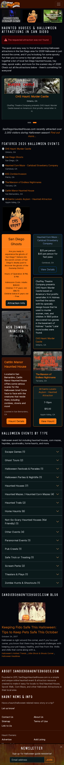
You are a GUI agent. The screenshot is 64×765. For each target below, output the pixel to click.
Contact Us (7, 717)
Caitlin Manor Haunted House (19, 190)
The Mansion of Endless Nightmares (23, 182)
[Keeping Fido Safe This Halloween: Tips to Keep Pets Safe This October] (32, 612)
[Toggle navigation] (58, 4)
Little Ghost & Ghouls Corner (41, 653)
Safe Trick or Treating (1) (19, 557)
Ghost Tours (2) (14, 460)
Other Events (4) (14, 531)
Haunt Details (16, 421)
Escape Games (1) (15, 451)
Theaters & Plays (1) (16, 574)
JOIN (49, 759)
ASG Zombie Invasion (15, 174)
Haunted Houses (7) (16, 485)
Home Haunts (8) (15, 511)
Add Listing (39, 739)
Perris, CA (16, 336)
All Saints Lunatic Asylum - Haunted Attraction (28, 199)
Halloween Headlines (11, 656)
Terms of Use (41, 721)
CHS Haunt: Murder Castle (32, 96)
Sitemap (6, 721)
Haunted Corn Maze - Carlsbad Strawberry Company (31, 165)
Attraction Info (16, 303)
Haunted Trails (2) (15, 502)
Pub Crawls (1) (13, 548)
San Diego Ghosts (14, 157)
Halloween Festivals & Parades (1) (24, 468)
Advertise (6, 739)
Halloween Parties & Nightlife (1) (23, 477)
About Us (38, 717)
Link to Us (7, 725)
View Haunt (47, 421)
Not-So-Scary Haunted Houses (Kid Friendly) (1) (25, 521)
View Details (48, 269)
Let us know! (8, 708)
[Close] (61, 746)
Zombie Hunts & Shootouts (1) (22, 582)
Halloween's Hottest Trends (14, 653)
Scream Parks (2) (15, 565)
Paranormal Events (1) (18, 540)
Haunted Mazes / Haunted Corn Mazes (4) (29, 494)
